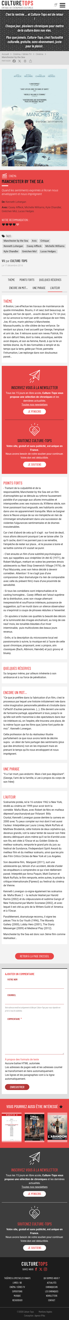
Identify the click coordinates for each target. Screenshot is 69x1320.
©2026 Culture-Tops (25, 1311)
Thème (11, 280)
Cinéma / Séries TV (22, 54)
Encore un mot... (18, 288)
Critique (44, 240)
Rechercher (17, 1300)
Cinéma (39, 54)
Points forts (27, 280)
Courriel (11, 995)
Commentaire (13, 1018)
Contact (51, 1300)
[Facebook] (36, 1269)
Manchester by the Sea (13, 57)
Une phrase (39, 288)
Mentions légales (45, 1311)
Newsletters (51, 1295)
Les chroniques (51, 1291)
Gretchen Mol (29, 251)
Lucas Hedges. (48, 251)
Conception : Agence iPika (34, 1315)
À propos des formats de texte (22, 1059)
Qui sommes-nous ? (52, 1278)
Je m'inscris (34, 411)
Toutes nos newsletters (34, 404)
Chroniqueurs (52, 1287)
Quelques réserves (50, 280)
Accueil (5, 54)
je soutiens (34, 464)
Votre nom (12, 979)
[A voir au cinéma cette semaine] (12, 1127)
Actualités (51, 1282)
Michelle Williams (55, 246)
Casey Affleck (34, 246)
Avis (34, 240)
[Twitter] (41, 1269)
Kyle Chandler (11, 251)
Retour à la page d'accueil (34, 956)
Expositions (17, 1291)
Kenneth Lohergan (13, 246)
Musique (17, 1295)
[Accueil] (17, 5)
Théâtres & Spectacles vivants (17, 1278)
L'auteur (55, 288)
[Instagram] (45, 1269)
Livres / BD (17, 1282)
